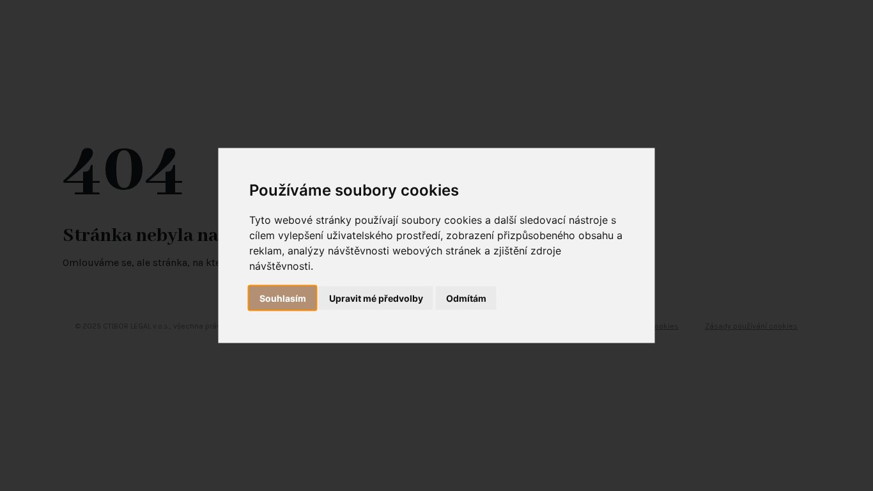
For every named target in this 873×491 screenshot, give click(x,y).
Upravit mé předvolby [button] (376, 298)
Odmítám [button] (466, 298)
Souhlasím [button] (282, 298)
